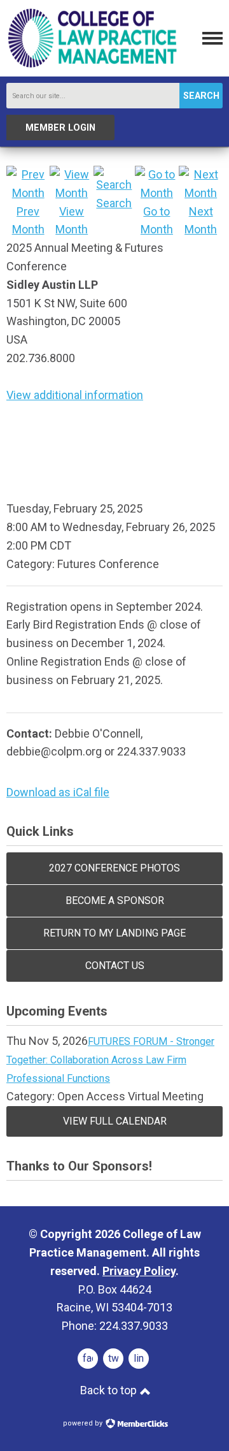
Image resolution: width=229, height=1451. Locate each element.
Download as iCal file (57, 792)
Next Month (200, 221)
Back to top (109, 1390)
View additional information (74, 395)
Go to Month (157, 221)
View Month (71, 221)
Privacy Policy (139, 1271)
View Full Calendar (115, 1121)
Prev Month (28, 221)
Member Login (60, 127)
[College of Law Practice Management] (92, 66)
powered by (83, 1423)
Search (201, 96)
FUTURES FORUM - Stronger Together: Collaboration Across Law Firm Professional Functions (110, 1059)
